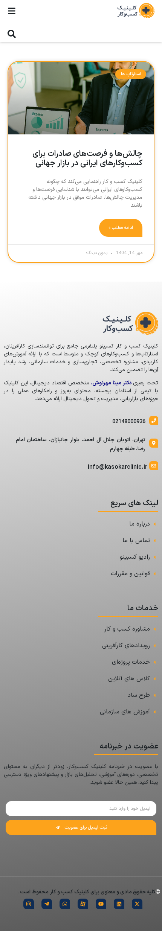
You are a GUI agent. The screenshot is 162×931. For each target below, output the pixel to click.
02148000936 (128, 422)
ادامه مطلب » (121, 227)
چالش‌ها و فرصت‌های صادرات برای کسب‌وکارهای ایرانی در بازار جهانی (87, 158)
